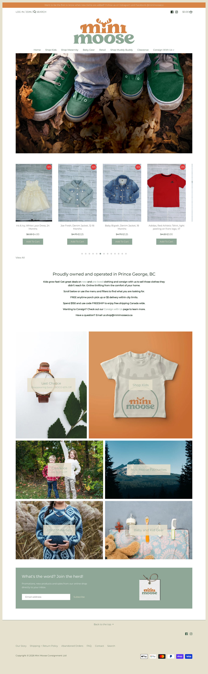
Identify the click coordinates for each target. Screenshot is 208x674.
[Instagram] (176, 12)
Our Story (21, 645)
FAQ (89, 645)
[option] (104, 103)
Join (28, 11)
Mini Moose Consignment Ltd (50, 655)
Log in (20, 11)
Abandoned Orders (72, 645)
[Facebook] (172, 12)
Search (111, 645)
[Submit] (34, 12)
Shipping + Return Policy (44, 645)
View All (20, 257)
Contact (99, 645)
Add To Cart (37, 241)
